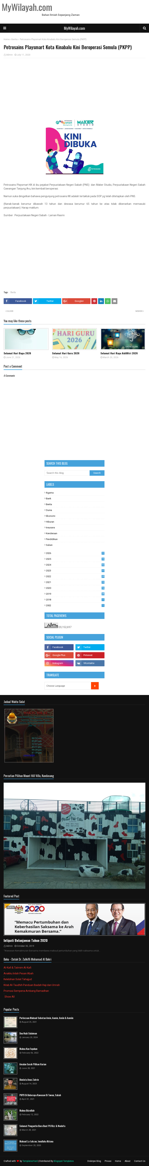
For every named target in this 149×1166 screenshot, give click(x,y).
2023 (75, 570)
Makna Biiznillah (27, 1110)
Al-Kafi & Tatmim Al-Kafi (17, 967)
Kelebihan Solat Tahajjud (18, 979)
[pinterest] (89, 655)
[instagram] (59, 663)
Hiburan (50, 521)
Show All (10, 996)
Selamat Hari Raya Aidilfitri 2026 (119, 353)
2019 (75, 593)
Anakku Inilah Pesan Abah (18, 973)
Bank (48, 498)
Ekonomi (50, 516)
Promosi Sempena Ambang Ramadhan (26, 990)
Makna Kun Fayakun (28, 1049)
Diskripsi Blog (94, 1161)
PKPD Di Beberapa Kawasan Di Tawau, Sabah (40, 1095)
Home (7, 39)
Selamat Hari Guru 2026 (65, 353)
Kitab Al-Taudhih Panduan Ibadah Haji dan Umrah (32, 985)
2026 (75, 553)
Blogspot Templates (64, 1161)
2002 (75, 605)
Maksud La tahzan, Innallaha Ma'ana (36, 1141)
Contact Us (139, 1161)
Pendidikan (52, 539)
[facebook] (59, 647)
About (127, 1161)
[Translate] (95, 685)
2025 (75, 559)
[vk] (89, 663)
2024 (75, 564)
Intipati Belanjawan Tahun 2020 (26, 940)
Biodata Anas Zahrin (29, 1079)
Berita (14, 39)
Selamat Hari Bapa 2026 (17, 353)
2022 (75, 576)
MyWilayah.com (74, 28)
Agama (50, 492)
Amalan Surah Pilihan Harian (32, 1064)
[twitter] (89, 647)
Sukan (49, 545)
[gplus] (59, 655)
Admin (9, 55)
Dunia (49, 510)
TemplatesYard (30, 1161)
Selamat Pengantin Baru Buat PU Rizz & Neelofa (42, 1126)
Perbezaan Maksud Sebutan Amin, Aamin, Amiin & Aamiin (46, 1018)
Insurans (50, 527)
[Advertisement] (74, 87)
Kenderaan (51, 533)
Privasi (108, 1161)
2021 (75, 582)
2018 (75, 599)
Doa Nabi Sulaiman (28, 1033)
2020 (75, 588)
